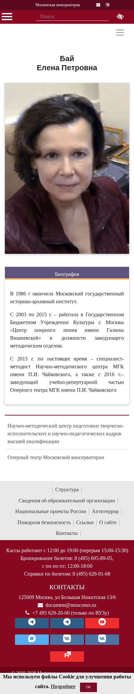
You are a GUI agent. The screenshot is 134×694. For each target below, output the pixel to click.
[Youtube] (102, 623)
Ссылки (85, 522)
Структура (67, 489)
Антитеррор (105, 511)
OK (88, 687)
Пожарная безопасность (44, 522)
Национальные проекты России (50, 511)
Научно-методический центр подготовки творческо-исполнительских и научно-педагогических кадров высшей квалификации (65, 433)
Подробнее (63, 686)
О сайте (107, 522)
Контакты (67, 533)
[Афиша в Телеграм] (67, 656)
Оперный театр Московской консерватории (55, 457)
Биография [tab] (67, 274)
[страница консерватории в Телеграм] (32, 623)
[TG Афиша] (67, 623)
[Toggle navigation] (120, 32)
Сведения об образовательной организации (67, 500)
